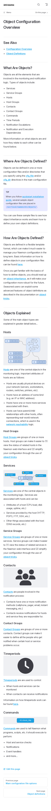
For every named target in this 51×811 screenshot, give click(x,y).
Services (8, 490)
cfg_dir (7, 179)
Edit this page (13, 769)
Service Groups (11, 537)
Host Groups (10, 437)
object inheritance (16, 278)
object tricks (10, 457)
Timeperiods (10, 680)
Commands (9, 728)
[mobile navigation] (46, 4)
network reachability (17, 424)
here (20, 264)
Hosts (6, 369)
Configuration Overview (19, 49)
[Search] (38, 5)
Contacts (8, 591)
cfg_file (30, 175)
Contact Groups (11, 629)
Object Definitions (16, 53)
